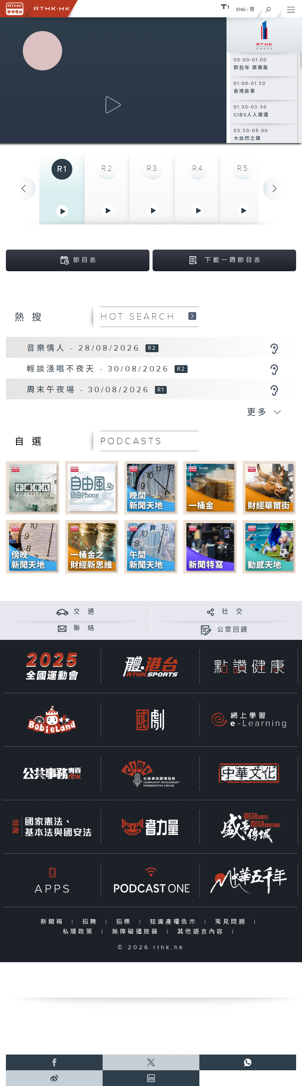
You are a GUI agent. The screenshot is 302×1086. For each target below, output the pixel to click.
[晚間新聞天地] (151, 487)
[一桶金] (210, 487)
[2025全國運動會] (52, 666)
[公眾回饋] (206, 630)
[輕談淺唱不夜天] (274, 369)
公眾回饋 (233, 630)
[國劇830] (150, 720)
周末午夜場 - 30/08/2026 (90, 390)
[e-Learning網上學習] (249, 720)
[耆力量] (150, 826)
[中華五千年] (249, 880)
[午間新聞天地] (151, 546)
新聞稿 (54, 922)
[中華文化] (249, 773)
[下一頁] (275, 188)
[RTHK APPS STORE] (52, 880)
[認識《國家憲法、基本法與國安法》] (52, 826)
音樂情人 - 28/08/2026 (85, 348)
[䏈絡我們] (62, 628)
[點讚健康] (249, 666)
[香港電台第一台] (264, 34)
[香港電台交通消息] (62, 611)
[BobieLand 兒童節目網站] (52, 720)
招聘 (91, 922)
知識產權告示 (175, 922)
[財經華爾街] (269, 487)
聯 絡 (85, 628)
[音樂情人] (274, 348)
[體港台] (150, 666)
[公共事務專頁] (52, 773)
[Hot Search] (192, 316)
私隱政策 (80, 931)
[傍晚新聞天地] (33, 546)
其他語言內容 (202, 931)
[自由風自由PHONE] (92, 487)
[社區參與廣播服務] (150, 773)
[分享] (210, 611)
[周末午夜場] (274, 390)
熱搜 (32, 317)
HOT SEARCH (138, 316)
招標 (125, 922)
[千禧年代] (33, 487)
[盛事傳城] (249, 826)
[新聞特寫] (210, 546)
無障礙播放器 (137, 931)
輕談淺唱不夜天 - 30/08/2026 (100, 369)
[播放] (113, 105)
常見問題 (232, 922)
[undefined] (224, 6)
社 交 (233, 612)
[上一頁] (23, 188)
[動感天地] (269, 546)
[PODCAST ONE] (150, 880)
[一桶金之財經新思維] (92, 546)
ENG (241, 9)
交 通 (85, 612)
